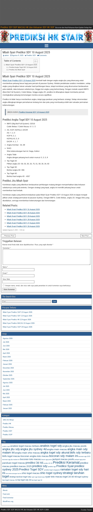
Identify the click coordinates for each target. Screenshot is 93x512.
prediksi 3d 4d (34, 462)
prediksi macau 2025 (21, 466)
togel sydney (82, 477)
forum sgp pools (46, 459)
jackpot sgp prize (80, 459)
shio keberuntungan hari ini (13, 473)
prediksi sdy (39, 466)
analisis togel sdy (51, 445)
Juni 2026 (6, 346)
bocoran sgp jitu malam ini (11, 459)
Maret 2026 (7, 357)
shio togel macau (31, 473)
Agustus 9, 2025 (17, 55)
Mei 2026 (6, 349)
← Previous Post (8, 236)
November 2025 (8, 371)
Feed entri (6, 494)
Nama (5, 267)
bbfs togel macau (11, 456)
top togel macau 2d (9, 480)
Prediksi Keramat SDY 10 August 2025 (34, 112)
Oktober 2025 (7, 375)
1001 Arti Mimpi (8, 420)
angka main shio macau (27, 452)
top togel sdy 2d (24, 480)
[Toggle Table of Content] (34, 61)
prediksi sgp (52, 466)
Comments (43, 55)
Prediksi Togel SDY (31, 469)
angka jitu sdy (11, 449)
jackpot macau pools (63, 459)
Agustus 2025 (7, 383)
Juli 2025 (6, 386)
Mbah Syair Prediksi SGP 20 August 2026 (17, 327)
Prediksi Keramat (66, 462)
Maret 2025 (7, 401)
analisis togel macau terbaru (25, 446)
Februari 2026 (7, 360)
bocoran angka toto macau (35, 456)
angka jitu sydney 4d (33, 449)
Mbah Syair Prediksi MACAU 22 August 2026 (19, 323)
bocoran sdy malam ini (63, 456)
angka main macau (57, 449)
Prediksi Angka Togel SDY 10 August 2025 (23, 67)
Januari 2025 (7, 408)
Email (5, 273)
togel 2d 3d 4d (70, 477)
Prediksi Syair (65, 466)
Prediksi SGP (7, 435)
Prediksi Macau (8, 427)
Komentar (7, 248)
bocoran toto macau (30, 459)
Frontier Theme (86, 510)
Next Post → (86, 236)
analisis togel (6, 446)
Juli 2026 (6, 342)
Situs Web (6, 279)
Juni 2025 (6, 390)
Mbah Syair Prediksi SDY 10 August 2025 (26, 52)
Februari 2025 (7, 405)
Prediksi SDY (31, 55)
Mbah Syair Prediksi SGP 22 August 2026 (17, 312)
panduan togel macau (13, 463)
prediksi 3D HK (48, 463)
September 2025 (8, 379)
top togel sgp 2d (37, 480)
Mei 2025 (6, 394)
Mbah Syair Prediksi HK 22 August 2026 (17, 319)
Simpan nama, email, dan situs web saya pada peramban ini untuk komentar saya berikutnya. (38, 286)
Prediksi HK (7, 424)
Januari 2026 (7, 364)
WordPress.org (8, 501)
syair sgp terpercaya (38, 477)
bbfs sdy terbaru (80, 452)
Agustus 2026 (7, 338)
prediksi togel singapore (52, 470)
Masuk (5, 490)
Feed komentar (8, 498)
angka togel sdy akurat (54, 452)
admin (6, 55)
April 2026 (6, 353)
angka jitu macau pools (74, 446)
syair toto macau (53, 476)
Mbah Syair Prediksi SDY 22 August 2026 (17, 316)
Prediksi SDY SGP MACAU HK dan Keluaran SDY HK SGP (27, 27)
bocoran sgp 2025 (84, 456)
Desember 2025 (8, 368)
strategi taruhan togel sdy (20, 477)
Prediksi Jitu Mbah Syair (17, 70)
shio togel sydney (51, 473)
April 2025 (6, 397)
